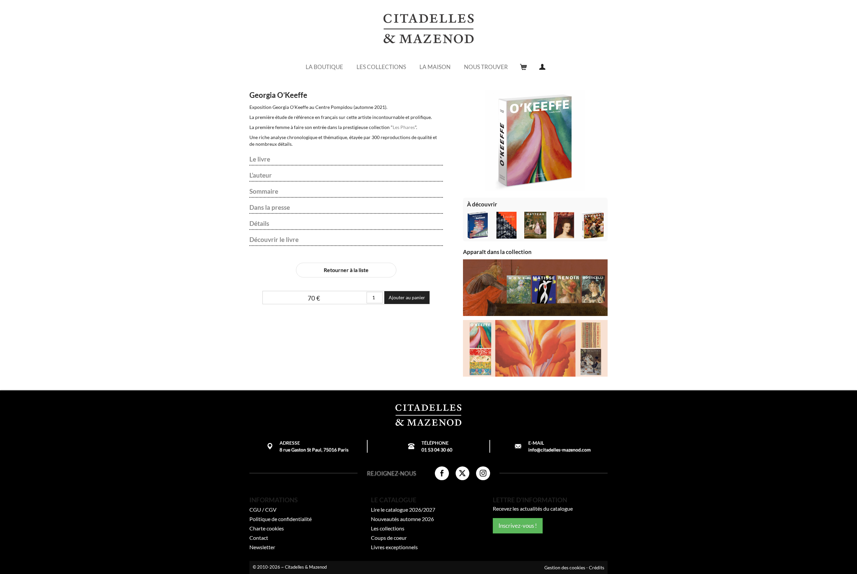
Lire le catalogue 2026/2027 (403, 509)
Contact (258, 537)
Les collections (387, 528)
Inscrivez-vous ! (517, 525)
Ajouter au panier (407, 297)
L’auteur (260, 175)
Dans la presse (269, 207)
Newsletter (262, 547)
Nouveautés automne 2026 (402, 519)
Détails (259, 223)
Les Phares (404, 127)
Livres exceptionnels (394, 547)
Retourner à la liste (346, 270)
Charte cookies (266, 528)
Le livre (259, 159)
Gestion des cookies (564, 567)
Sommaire (263, 191)
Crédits (596, 567)
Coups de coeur (389, 537)
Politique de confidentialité (280, 519)
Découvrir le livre (274, 239)
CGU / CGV (263, 509)
